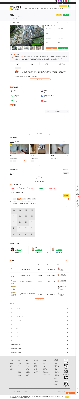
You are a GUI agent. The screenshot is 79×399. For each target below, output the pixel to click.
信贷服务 (39, 3)
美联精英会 (44, 368)
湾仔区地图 (39, 133)
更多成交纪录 (65, 169)
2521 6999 (40, 294)
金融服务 (26, 3)
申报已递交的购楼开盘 (46, 374)
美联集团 (11, 3)
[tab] (12, 141)
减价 (18, 368)
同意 (67, 397)
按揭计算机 (28, 371)
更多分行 (66, 260)
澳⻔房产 (22, 3)
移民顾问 (30, 3)
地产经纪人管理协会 (46, 372)
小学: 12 (16, 70)
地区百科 (35, 372)
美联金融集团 (56, 371)
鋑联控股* (56, 365)
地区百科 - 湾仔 (40, 79)
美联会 (43, 3)
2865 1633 (40, 275)
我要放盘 (71, 392)
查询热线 (27, 368)
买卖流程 (19, 377)
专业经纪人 (28, 365)
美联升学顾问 (56, 374)
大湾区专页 (44, 365)
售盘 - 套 (51, 48)
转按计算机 (28, 374)
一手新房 (19, 363)
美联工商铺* (56, 366)
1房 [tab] (51, 25)
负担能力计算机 (28, 372)
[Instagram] (67, 360)
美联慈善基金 (45, 369)
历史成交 (59, 14)
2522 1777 (40, 281)
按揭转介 (34, 3)
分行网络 (27, 366)
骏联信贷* (56, 383)
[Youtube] (67, 362)
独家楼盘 (19, 372)
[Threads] (65, 360)
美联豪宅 (19, 371)
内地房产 (18, 3)
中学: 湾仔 (21, 70)
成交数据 (35, 369)
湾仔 (22, 56)
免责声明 (59, 391)
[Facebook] (65, 362)
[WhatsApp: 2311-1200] (68, 1)
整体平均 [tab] (47, 25)
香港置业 (56, 377)
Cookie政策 (27, 397)
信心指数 (35, 365)
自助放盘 (27, 363)
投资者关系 (11, 365)
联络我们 (27, 369)
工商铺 (15, 3)
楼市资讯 (44, 366)
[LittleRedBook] (66, 371)
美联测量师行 (56, 375)
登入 (56, 3)
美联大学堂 (56, 381)
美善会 (44, 371)
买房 (18, 365)
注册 (59, 3)
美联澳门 (56, 369)
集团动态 (11, 366)
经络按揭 (56, 378)
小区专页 (14, 11)
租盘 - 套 (63, 48)
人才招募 (11, 368)
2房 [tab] (54, 25)
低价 (18, 369)
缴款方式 (27, 375)
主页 (10, 11)
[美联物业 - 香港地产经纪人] (15, 8)
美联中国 (56, 368)
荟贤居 (18, 11)
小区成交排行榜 (37, 371)
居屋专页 (19, 375)
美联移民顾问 (56, 372)
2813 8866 (40, 269)
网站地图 (11, 369)
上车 (18, 366)
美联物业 (56, 363)
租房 (18, 374)
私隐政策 (63, 391)
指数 (35, 363)
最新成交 (35, 366)
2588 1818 (40, 288)
